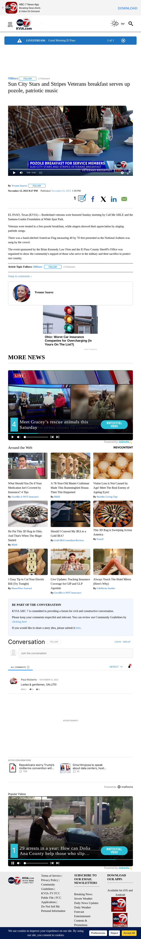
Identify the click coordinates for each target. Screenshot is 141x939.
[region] (70, 714)
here (78, 627)
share (118, 689)
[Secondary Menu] (13, 23)
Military (37, 266)
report (126, 689)
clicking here (19, 621)
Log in (118, 642)
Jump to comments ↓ (20, 276)
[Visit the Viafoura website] (125, 786)
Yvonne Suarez (19, 185)
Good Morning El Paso (61, 40)
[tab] (20, 667)
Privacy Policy (49, 880)
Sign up (126, 642)
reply (24, 689)
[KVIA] (28, 23)
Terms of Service (51, 875)
